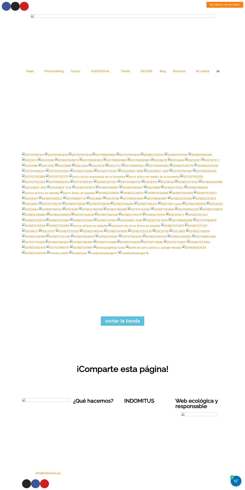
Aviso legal (131, 420)
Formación (79, 420)
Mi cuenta (202, 71)
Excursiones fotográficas (89, 415)
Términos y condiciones (139, 425)
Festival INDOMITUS (86, 431)
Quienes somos (133, 409)
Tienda (125, 71)
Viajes (30, 71)
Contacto (130, 415)
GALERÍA (146, 71)
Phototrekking (54, 71)
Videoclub (79, 436)
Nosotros (179, 71)
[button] (23, 379)
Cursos (75, 71)
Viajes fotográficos (85, 409)
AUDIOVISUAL (100, 71)
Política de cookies (136, 431)
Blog (163, 71)
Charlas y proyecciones (87, 425)
